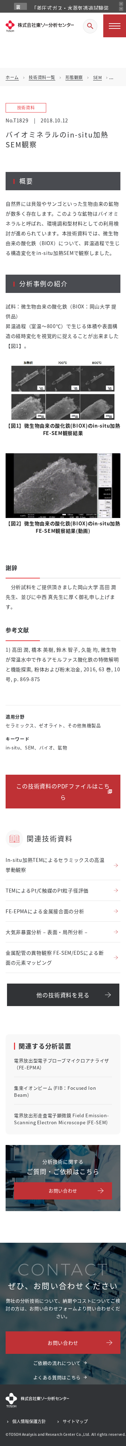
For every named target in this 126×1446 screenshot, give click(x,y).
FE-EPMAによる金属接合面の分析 (45, 911)
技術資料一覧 (42, 77)
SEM (97, 77)
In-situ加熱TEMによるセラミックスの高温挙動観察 (55, 864)
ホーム (12, 77)
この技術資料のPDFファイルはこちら (63, 791)
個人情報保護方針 (29, 1421)
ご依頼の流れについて (57, 1362)
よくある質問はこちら (57, 1377)
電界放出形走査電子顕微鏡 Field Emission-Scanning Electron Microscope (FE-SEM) (61, 1119)
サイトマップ (75, 1421)
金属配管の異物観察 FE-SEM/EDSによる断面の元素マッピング (55, 957)
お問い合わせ (63, 1190)
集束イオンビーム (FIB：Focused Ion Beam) (55, 1091)
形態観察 (74, 77)
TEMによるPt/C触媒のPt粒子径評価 (47, 890)
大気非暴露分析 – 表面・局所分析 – (47, 931)
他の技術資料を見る (62, 995)
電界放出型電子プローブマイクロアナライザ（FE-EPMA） (61, 1064)
